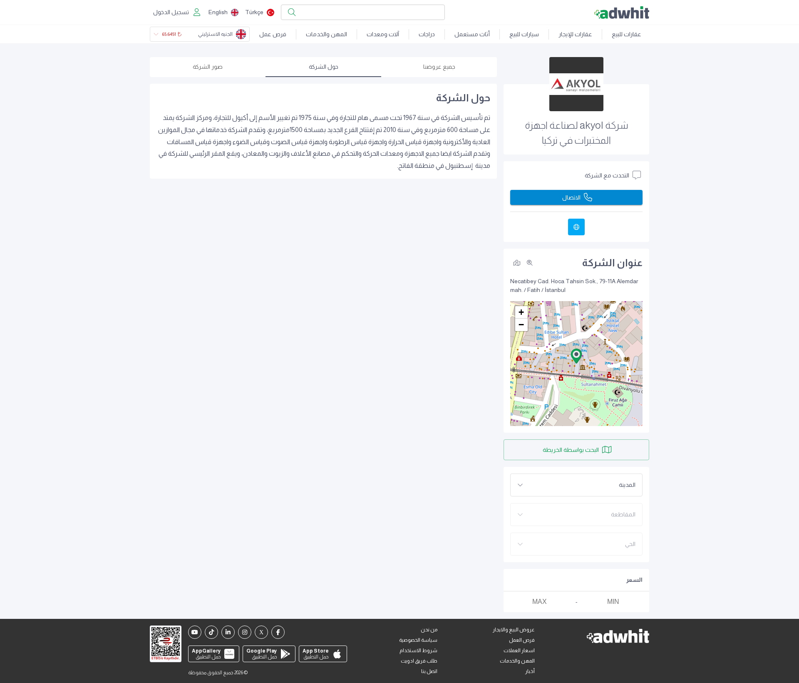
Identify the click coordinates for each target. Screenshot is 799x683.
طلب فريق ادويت (419, 661)
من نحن (429, 630)
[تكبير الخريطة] (530, 262)
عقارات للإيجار (575, 34)
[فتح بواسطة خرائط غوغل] (517, 262)
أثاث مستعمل (472, 34)
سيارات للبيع (524, 34)
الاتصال (571, 197)
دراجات (427, 34)
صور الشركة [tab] (208, 66)
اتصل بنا (429, 671)
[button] (576, 356)
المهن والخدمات (326, 34)
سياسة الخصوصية (418, 640)
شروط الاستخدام (418, 650)
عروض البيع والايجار (514, 630)
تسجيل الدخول (171, 12)
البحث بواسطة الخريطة (571, 449)
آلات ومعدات (383, 34)
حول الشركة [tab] (323, 66)
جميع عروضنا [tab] (439, 66)
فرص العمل (522, 640)
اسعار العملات (519, 650)
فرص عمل (272, 34)
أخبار (530, 671)
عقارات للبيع (626, 34)
